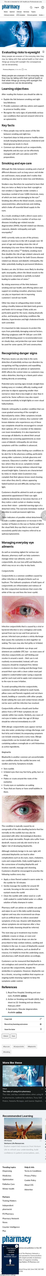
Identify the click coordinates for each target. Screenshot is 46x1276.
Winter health (8, 1189)
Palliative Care (8, 1184)
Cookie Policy (30, 1180)
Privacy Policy (30, 1175)
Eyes (13, 1036)
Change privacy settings (8, 1275)
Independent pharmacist (7, 1207)
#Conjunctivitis (19, 1046)
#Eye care (6, 1046)
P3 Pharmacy (8, 1214)
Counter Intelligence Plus (11, 1229)
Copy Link (8, 1019)
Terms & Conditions (32, 1171)
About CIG (28, 1185)
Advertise (28, 1189)
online (24, 996)
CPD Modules (8, 1140)
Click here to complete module (11, 1250)
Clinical (5, 1036)
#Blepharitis (32, 1046)
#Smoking (6, 1052)
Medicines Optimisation (7, 1177)
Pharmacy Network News (10, 1220)
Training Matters (9, 1201)
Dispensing (7, 1171)
